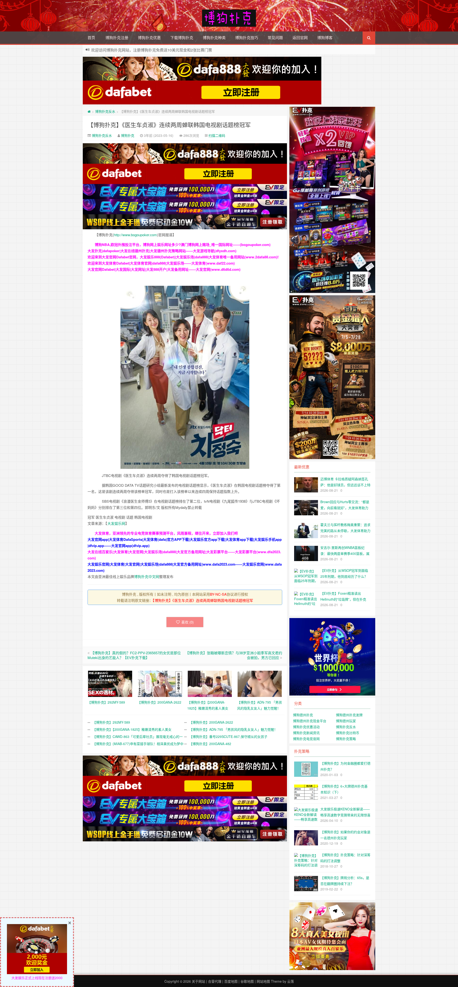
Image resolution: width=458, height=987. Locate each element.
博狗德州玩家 (346, 720)
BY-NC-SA (218, 594)
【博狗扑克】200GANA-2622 (211, 722)
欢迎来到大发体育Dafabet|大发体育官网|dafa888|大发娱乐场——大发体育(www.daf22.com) (161, 263)
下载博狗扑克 (181, 37)
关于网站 (198, 981)
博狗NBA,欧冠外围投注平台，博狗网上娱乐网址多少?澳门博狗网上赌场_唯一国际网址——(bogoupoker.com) (183, 244)
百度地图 (231, 981)
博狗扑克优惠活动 (306, 726)
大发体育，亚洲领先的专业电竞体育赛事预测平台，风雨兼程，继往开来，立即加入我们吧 (166, 533)
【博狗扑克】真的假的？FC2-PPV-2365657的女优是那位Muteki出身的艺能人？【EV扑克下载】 (134, 655)
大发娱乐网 (116, 523)
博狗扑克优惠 (149, 37)
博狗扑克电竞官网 (306, 738)
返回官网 (300, 37)
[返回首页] (89, 111)
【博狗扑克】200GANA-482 (210, 743)
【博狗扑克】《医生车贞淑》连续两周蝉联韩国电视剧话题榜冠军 (169, 124)
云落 (290, 981)
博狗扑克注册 (116, 37)
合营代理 (214, 981)
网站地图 (263, 981)
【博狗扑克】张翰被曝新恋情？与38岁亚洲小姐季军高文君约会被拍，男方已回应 (233, 655)
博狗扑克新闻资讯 (306, 732)
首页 (91, 37)
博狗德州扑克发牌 (349, 714)
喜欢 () (187, 621)
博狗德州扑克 (303, 714)
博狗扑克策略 (346, 738)
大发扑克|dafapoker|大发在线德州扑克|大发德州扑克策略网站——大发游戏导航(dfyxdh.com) (162, 250)
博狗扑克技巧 (246, 37)
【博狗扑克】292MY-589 (111, 722)
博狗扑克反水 (105, 111)
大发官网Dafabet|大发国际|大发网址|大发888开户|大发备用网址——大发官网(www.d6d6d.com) (164, 269)
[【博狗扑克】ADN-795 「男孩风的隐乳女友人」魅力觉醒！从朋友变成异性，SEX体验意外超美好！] (260, 683)
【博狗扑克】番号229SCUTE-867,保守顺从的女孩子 (228, 736)
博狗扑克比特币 (347, 732)
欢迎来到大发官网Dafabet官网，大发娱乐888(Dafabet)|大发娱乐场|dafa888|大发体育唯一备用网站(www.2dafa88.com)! (183, 257)
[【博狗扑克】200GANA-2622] (160, 683)
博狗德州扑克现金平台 (309, 720)
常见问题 (275, 37)
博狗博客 (325, 37)
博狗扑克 (127, 135)
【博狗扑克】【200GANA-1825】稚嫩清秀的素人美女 (132, 729)
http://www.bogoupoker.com (135, 234)
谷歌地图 (247, 981)
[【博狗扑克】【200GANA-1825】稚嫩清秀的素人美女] (210, 683)
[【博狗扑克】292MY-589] (110, 683)
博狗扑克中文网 (146, 576)
